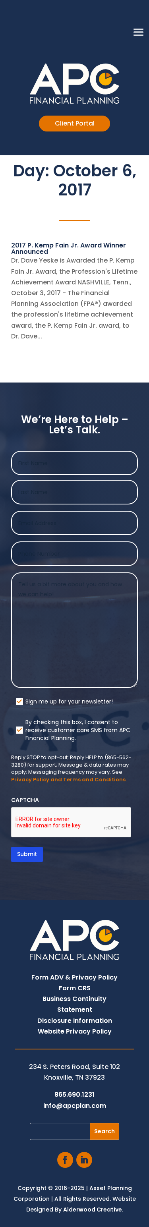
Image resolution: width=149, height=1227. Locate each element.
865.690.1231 (74, 1094)
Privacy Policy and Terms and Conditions (68, 779)
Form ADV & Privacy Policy (74, 977)
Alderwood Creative (92, 1209)
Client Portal (75, 123)
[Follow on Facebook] (65, 1160)
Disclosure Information (74, 1020)
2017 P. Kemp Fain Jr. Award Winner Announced (68, 248)
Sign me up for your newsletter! (69, 701)
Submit (27, 854)
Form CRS (75, 988)
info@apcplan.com (74, 1105)
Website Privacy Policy (75, 1031)
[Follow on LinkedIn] (84, 1160)
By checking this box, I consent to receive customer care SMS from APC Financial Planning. (77, 730)
